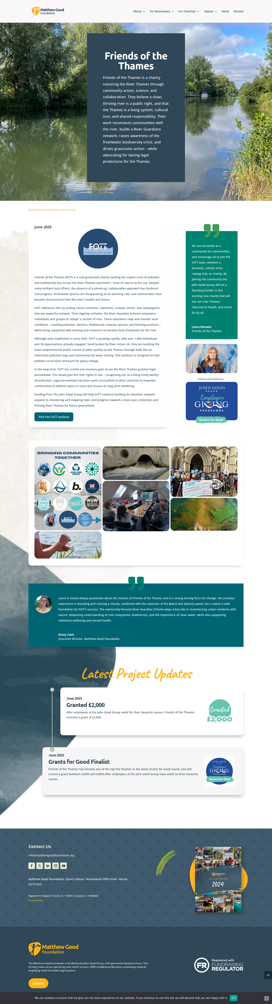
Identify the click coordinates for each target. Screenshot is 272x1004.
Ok (233, 997)
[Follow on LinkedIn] (47, 866)
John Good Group (64, 210)
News (225, 11)
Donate (239, 11)
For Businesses (160, 11)
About (137, 11)
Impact (208, 11)
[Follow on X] (39, 866)
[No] (266, 998)
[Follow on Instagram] (55, 866)
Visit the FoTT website (53, 417)
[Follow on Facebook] (31, 866)
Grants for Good (39, 210)
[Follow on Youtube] (63, 866)
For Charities (187, 11)
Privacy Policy (35, 900)
